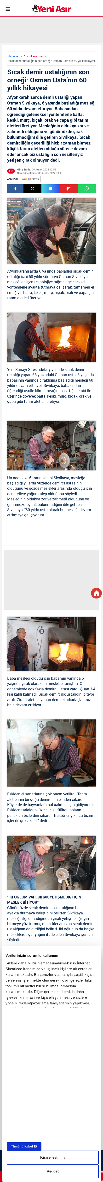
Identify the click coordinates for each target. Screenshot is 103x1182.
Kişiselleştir (50, 1157)
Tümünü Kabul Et (24, 1146)
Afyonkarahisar (33, 56)
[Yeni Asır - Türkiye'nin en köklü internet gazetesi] (51, 8)
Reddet (53, 1171)
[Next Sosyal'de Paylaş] (50, 188)
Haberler (13, 56)
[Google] (30, 179)
